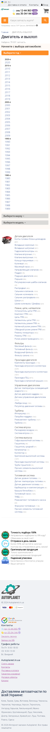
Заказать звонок (9, 636)
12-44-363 (24, 10)
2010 (7, 68)
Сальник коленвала (24, 294)
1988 (7, 205)
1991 (7, 145)
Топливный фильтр (24, 349)
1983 (7, 188)
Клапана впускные (23, 254)
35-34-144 (24, 13)
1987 (7, 201)
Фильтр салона (22, 355)
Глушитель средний (24, 446)
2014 (7, 82)
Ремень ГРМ (21, 335)
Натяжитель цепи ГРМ (25, 320)
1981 (7, 181)
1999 (7, 172)
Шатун (18, 300)
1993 (7, 151)
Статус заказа (7, 663)
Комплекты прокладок (25, 362)
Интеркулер (20, 413)
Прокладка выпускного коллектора (31, 371)
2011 (7, 72)
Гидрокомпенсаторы (25, 251)
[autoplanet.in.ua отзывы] (11, 620)
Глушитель (20, 443)
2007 (7, 128)
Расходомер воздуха (24, 430)
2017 (7, 92)
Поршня (19, 279)
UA (5, 2)
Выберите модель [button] (13, 222)
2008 (7, 132)
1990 (7, 141)
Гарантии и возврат (10, 673)
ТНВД (17, 496)
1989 (7, 208)
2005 (7, 122)
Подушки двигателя (24, 276)
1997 (7, 165)
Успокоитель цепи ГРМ (26, 310)
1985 (7, 195)
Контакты (33, 5)
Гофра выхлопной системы (28, 440)
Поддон (18, 272)
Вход (45, 5)
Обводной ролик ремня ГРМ (28, 329)
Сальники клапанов (24, 291)
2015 (7, 85)
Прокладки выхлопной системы (30, 461)
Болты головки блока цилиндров (30, 239)
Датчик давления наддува (27, 394)
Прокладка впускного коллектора (30, 365)
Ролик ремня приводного (27, 338)
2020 (7, 62)
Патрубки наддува (23, 416)
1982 (7, 185)
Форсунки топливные (25, 505)
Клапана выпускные (24, 257)
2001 (7, 108)
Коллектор (20, 452)
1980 (7, 178)
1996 (7, 162)
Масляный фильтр (23, 346)
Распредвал (20, 288)
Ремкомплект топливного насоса (30, 499)
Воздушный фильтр (24, 352)
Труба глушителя (23, 465)
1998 (7, 168)
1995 (7, 158)
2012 (7, 75)
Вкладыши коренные (25, 245)
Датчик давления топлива (27, 484)
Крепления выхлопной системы (30, 455)
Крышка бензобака (24, 490)
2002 (7, 111)
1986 (7, 198)
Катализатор (21, 449)
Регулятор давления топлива (29, 406)
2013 (7, 78)
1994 (7, 155)
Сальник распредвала (25, 297)
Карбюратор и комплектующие (30, 487)
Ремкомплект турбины (25, 419)
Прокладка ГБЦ (22, 377)
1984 (7, 191)
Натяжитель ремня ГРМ (26, 323)
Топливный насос (23, 493)
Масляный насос (23, 266)
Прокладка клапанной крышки (29, 380)
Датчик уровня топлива (26, 478)
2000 (7, 105)
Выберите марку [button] (13, 215)
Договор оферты (9, 677)
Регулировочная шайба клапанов (31, 282)
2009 (7, 135)
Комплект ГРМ (21, 314)
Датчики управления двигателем (30, 397)
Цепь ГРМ (19, 317)
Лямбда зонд (21, 403)
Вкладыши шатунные (25, 248)
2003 (7, 115)
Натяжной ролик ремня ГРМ (28, 326)
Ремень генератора (24, 332)
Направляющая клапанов (27, 269)
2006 (7, 125)
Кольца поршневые (24, 260)
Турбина (19, 422)
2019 (7, 99)
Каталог (5, 680)
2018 (7, 95)
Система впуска (22, 433)
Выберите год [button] (11, 52)
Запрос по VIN (7, 640)
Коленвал (19, 263)
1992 (7, 148)
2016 (7, 88)
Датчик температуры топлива (29, 481)
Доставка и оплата (17, 5)
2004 (7, 118)
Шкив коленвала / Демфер (28, 303)
